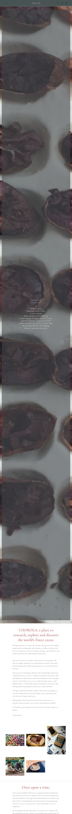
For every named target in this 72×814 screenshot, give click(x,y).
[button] (6, 3)
